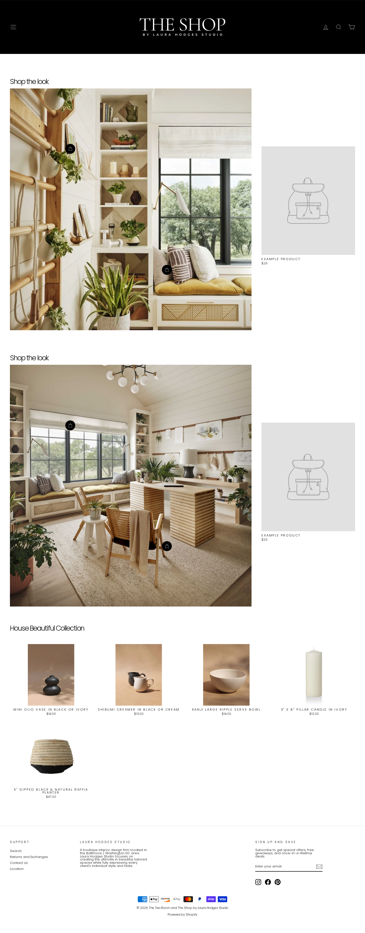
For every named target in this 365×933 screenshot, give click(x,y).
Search (16, 851)
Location (17, 869)
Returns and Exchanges (29, 857)
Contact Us (19, 863)
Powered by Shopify (182, 914)
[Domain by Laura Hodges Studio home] (182, 27)
